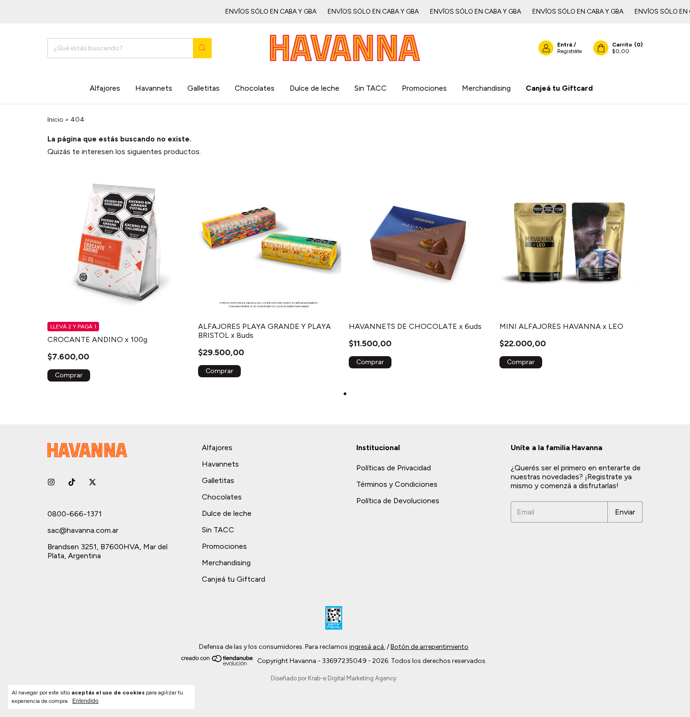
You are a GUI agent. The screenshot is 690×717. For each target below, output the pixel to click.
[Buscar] (202, 48)
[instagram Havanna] (51, 482)
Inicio (55, 120)
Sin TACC (370, 88)
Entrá (564, 44)
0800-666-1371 (74, 513)
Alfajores (105, 88)
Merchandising (486, 88)
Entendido (85, 701)
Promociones (424, 88)
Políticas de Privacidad (393, 467)
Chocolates (255, 88)
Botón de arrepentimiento (429, 647)
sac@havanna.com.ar (82, 530)
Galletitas (203, 88)
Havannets (153, 88)
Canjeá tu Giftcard (559, 88)
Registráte (569, 51)
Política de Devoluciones (397, 500)
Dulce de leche (314, 88)
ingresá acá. (367, 647)
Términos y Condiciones (396, 484)
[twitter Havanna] (92, 482)
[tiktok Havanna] (72, 482)
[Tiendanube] (217, 664)
